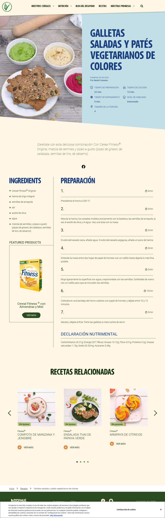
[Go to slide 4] (88, 462)
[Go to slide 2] (80, 462)
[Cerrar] (161, 509)
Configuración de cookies (126, 509)
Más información (56, 515)
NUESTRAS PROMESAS (121, 6)
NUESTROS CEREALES (41, 6)
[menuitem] (42, 6)
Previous (9, 413)
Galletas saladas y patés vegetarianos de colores (56, 488)
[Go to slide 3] (84, 462)
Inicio (11, 488)
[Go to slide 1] (77, 462)
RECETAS (103, 6)
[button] (141, 6)
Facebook (103, 500)
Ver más (31, 315)
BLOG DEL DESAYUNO (85, 6)
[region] (82, 510)
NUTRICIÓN (63, 6)
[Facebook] (83, 166)
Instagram (111, 500)
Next (155, 413)
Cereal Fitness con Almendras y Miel (31, 305)
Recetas (24, 488)
